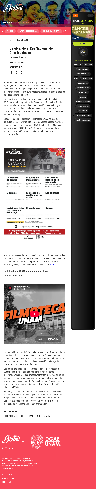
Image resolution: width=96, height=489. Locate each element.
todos (10, 31)
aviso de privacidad (10, 478)
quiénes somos (8, 474)
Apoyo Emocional (28, 31)
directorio (6, 482)
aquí (52, 264)
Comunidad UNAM (51, 31)
